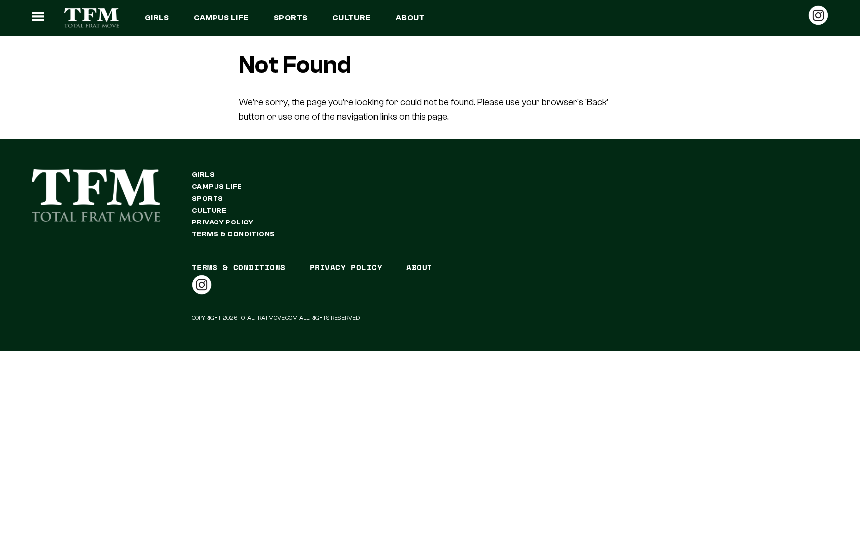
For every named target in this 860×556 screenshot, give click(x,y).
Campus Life (221, 17)
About (410, 17)
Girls (157, 17)
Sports (291, 17)
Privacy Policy (223, 222)
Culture (351, 17)
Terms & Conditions (233, 234)
